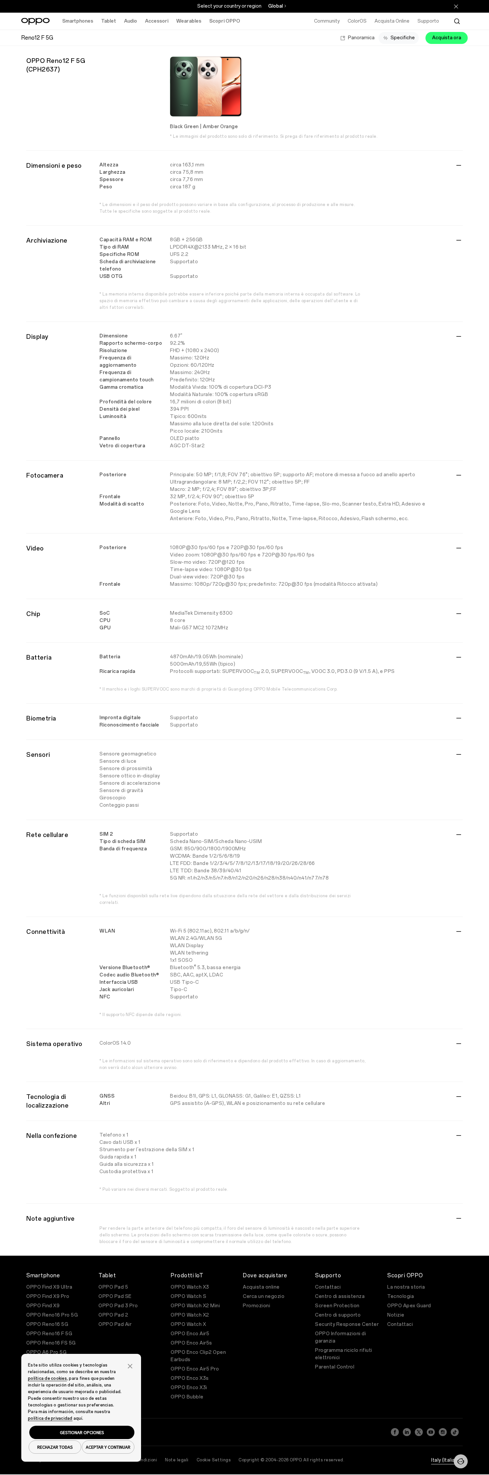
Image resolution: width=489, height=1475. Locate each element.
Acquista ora (446, 38)
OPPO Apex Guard (409, 1306)
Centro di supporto (338, 1315)
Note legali (177, 1460)
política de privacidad (50, 1418)
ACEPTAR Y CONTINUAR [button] (108, 1447)
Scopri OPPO (224, 21)
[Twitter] (419, 1432)
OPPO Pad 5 (113, 1287)
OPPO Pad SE (115, 1296)
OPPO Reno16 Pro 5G (52, 1315)
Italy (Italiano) (447, 1460)
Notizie (396, 1315)
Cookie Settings (214, 1460)
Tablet (108, 21)
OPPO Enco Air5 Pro (195, 1369)
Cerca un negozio (263, 1296)
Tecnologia (400, 1296)
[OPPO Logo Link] (35, 21)
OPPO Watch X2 (190, 1315)
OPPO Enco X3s (190, 1378)
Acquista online (261, 1287)
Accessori (156, 21)
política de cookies (47, 1378)
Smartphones (77, 21)
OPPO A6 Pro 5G (46, 1352)
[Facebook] (395, 1432)
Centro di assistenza (340, 1296)
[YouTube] (431, 1432)
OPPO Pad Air (114, 1324)
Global (275, 6)
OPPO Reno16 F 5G (49, 1334)
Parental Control (334, 1367)
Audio (130, 21)
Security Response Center (347, 1324)
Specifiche (403, 38)
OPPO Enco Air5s (191, 1343)
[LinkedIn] (407, 1432)
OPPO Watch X (188, 1324)
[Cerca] (457, 21)
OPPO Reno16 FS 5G (51, 1343)
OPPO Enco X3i (189, 1387)
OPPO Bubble (187, 1397)
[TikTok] (455, 1432)
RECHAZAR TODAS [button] (55, 1447)
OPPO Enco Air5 (190, 1334)
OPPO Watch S (188, 1296)
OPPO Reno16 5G (47, 1324)
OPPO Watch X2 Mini (195, 1306)
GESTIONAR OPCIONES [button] (82, 1432)
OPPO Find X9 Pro (47, 1296)
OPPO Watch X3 (190, 1287)
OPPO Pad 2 (113, 1315)
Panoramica (361, 38)
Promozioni (256, 1306)
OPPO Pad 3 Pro (118, 1306)
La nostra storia (406, 1287)
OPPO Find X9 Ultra (49, 1287)
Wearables (188, 21)
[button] (461, 1461)
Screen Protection (337, 1306)
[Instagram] (443, 1432)
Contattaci (328, 1287)
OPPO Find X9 (43, 1306)
